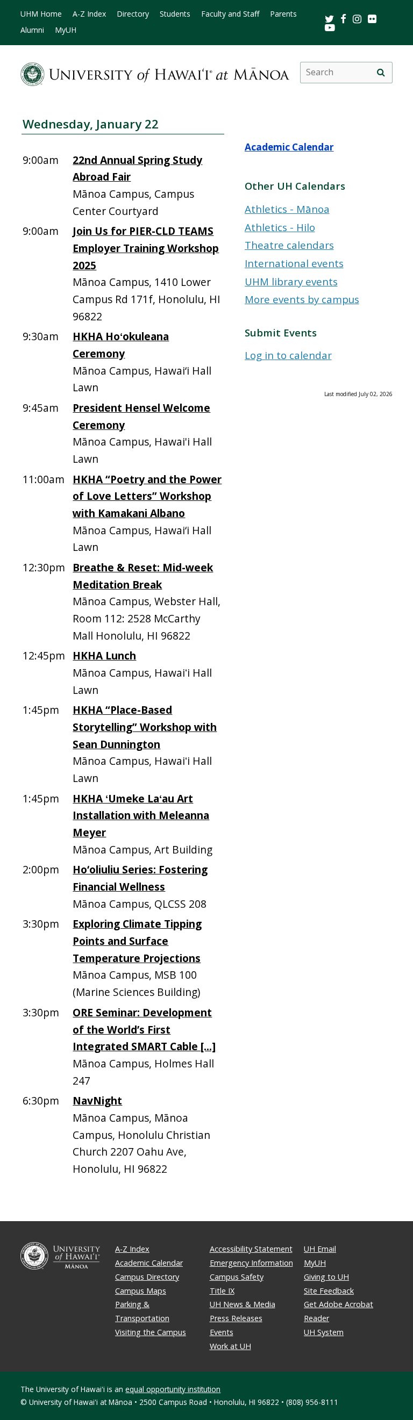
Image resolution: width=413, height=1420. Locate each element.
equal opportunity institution (172, 1389)
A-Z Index (89, 14)
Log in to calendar (288, 355)
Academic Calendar (289, 147)
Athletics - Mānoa (287, 209)
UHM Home (41, 14)
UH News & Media (242, 1304)
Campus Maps (140, 1291)
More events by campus (302, 299)
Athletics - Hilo (280, 227)
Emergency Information (251, 1263)
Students (175, 14)
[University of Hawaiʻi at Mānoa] (154, 72)
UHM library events (291, 281)
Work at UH (230, 1346)
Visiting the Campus (150, 1332)
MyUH (65, 30)
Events (221, 1332)
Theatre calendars (289, 245)
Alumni (32, 30)
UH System (324, 1332)
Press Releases (236, 1318)
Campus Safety (237, 1277)
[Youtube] (330, 27)
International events (294, 263)
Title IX (222, 1291)
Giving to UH (326, 1277)
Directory (133, 14)
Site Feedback (329, 1291)
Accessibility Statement (251, 1249)
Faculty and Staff (230, 14)
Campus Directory (147, 1277)
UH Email (320, 1249)
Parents (283, 14)
